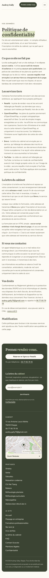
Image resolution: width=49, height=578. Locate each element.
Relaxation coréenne (13, 480)
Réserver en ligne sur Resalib (24, 357)
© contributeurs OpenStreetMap (31, 451)
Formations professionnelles (16, 523)
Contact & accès (12, 543)
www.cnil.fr (12, 311)
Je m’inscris (24, 394)
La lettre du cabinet (13, 535)
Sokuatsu (9, 476)
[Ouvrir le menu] (44, 4)
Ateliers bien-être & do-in (15, 504)
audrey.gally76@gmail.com (13, 300)
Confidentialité (10, 402)
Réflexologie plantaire (14, 492)
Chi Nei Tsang (11, 484)
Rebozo (8, 488)
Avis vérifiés (10, 531)
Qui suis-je (9, 527)
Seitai (7, 473)
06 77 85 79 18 (27, 362)
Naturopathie (10, 500)
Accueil (8, 515)
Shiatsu (8, 469)
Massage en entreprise (14, 519)
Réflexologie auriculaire (15, 496)
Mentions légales (12, 546)
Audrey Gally (8, 4)
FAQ (7, 539)
